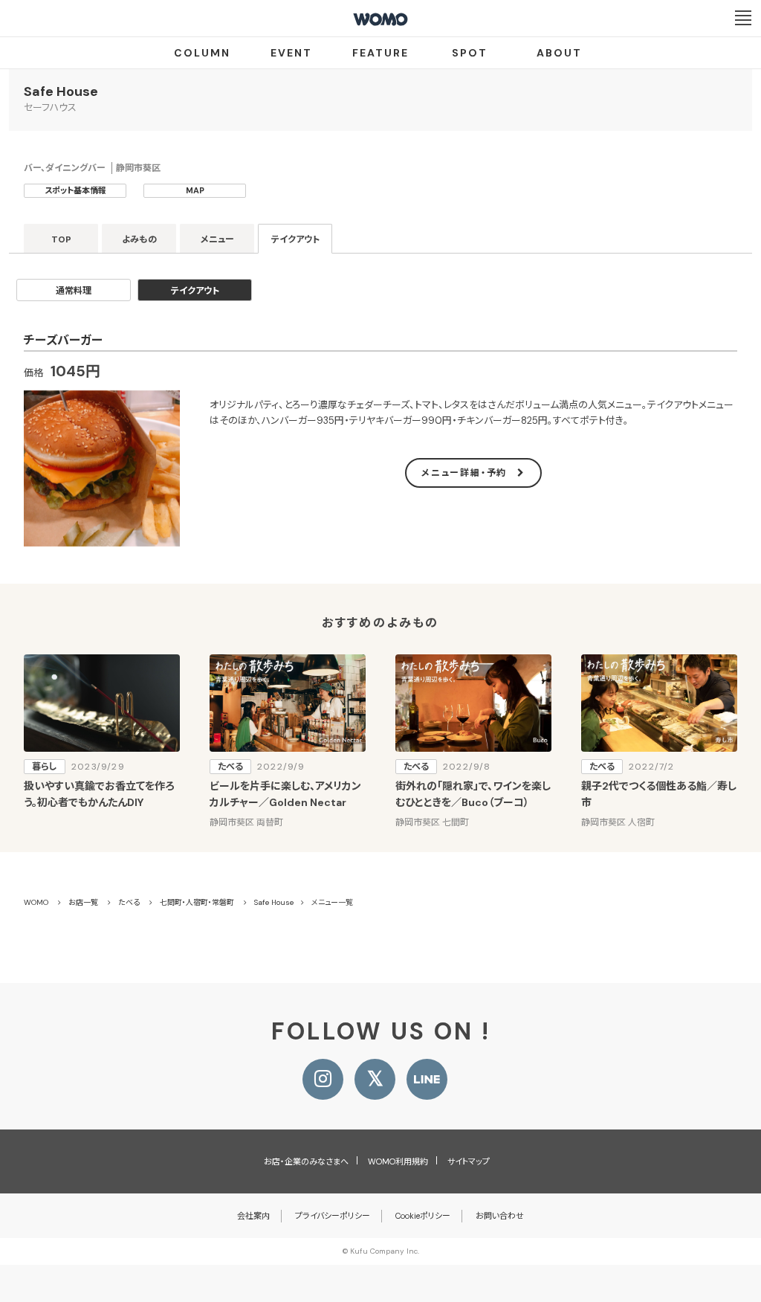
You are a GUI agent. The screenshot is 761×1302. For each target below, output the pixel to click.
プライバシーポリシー (332, 1216)
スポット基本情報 (75, 190)
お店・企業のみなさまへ (306, 1161)
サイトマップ (468, 1161)
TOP (61, 239)
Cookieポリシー (422, 1216)
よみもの (139, 239)
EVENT (291, 52)
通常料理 (73, 291)
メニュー (217, 239)
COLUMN (202, 52)
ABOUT (559, 52)
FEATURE (380, 52)
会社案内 (253, 1216)
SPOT (470, 52)
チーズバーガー (63, 340)
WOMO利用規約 (398, 1161)
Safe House (61, 91)
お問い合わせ (500, 1216)
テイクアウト (295, 239)
